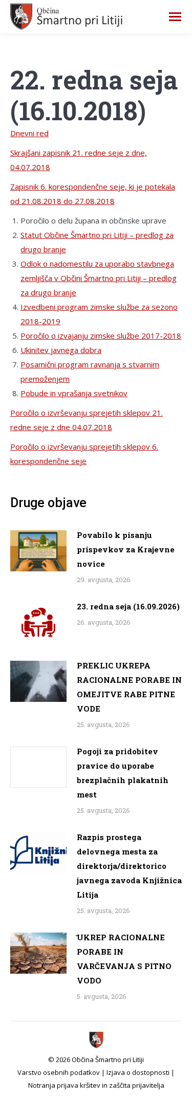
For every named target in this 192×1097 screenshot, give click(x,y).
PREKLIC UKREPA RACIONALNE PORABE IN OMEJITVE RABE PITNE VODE (129, 687)
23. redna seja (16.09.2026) (128, 606)
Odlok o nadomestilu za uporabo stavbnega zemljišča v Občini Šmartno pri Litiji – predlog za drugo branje (98, 278)
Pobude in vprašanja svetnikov (73, 393)
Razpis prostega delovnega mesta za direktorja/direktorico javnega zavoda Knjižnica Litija (129, 866)
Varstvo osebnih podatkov (58, 1072)
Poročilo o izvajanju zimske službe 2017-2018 (100, 335)
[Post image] (38, 550)
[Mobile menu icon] (175, 16)
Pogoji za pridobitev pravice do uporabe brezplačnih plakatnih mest (122, 772)
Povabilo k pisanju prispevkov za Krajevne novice (126, 549)
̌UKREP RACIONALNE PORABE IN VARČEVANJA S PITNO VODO (124, 959)
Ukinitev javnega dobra (60, 350)
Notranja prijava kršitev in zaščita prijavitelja (96, 1085)
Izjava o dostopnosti (137, 1072)
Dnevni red (29, 133)
